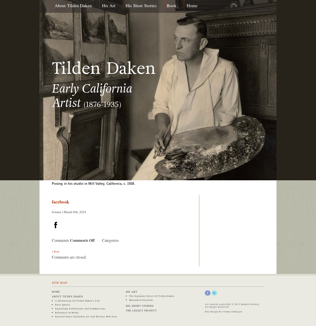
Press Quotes (62, 304)
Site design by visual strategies (223, 311)
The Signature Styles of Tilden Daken (151, 296)
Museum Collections (141, 300)
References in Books (67, 312)
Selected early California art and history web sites (86, 316)
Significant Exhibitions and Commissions (80, 308)
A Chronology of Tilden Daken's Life (77, 300)
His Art (109, 5)
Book (171, 5)
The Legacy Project (141, 310)
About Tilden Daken (73, 5)
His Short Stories (141, 5)
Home (192, 5)
